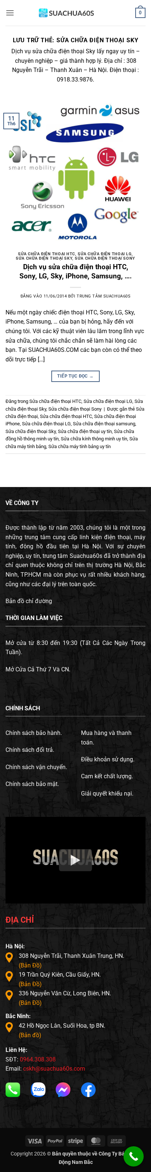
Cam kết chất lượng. (107, 776)
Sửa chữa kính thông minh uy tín (94, 438)
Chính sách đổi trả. (29, 749)
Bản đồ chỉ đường (28, 601)
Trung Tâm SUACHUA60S (103, 296)
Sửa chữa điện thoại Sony (105, 258)
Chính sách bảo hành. (33, 732)
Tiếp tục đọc (75, 376)
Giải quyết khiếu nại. (107, 793)
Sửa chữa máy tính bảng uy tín (79, 446)
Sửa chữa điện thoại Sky (44, 258)
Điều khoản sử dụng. (108, 759)
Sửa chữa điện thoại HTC (46, 254)
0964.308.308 (38, 1059)
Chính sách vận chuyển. (36, 767)
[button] (9, 13)
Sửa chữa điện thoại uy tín (85, 431)
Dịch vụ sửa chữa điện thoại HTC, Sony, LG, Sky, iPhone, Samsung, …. (75, 271)
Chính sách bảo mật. (32, 783)
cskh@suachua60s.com (54, 1068)
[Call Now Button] (134, 1156)
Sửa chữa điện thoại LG (105, 254)
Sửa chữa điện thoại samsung (104, 423)
